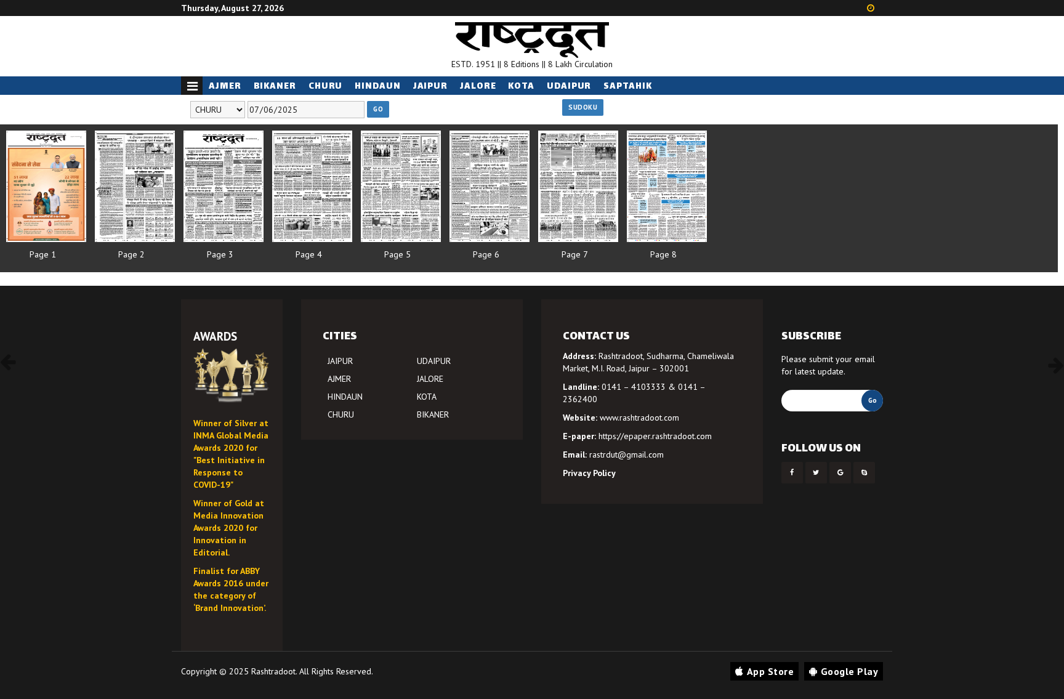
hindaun (377, 86)
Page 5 (397, 254)
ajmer (225, 86)
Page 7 (575, 254)
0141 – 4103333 (634, 386)
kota (521, 86)
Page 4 (309, 254)
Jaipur (430, 86)
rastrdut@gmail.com (626, 454)
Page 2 (131, 254)
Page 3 (220, 254)
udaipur (569, 86)
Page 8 (663, 254)
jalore (478, 86)
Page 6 (486, 254)
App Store (770, 671)
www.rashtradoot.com (639, 417)
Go (378, 109)
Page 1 (43, 254)
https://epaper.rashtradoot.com (655, 436)
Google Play (850, 671)
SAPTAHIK (627, 86)
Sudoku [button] (582, 107)
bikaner (275, 86)
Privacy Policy (589, 473)
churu (325, 86)
